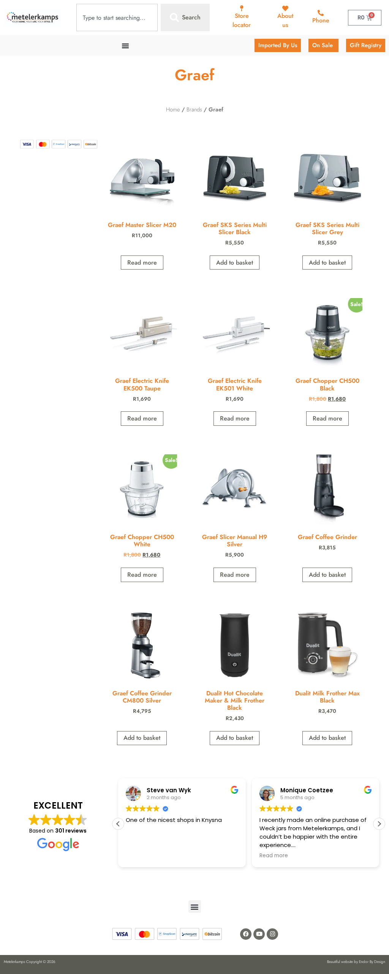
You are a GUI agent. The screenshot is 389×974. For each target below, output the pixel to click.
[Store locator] (242, 8)
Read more (142, 262)
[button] (379, 824)
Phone (320, 20)
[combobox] (117, 17)
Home (173, 109)
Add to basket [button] (234, 262)
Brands (194, 109)
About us (285, 20)
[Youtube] (259, 934)
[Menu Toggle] (125, 45)
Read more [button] (273, 855)
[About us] (285, 8)
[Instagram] (272, 934)
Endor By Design (372, 961)
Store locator (241, 20)
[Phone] (321, 13)
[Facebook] (245, 934)
